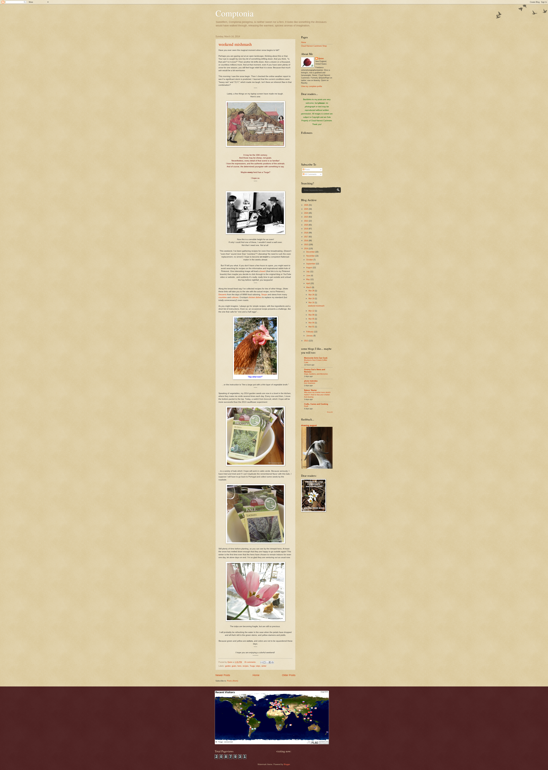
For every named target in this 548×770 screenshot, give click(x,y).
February (310, 332)
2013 (306, 341)
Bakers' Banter (310, 390)
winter (263, 666)
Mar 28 (312, 291)
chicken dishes (255, 297)
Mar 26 (312, 295)
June (308, 275)
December (310, 252)
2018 (306, 233)
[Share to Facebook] (269, 662)
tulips (258, 666)
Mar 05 (312, 319)
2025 (306, 209)
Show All (330, 412)
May (308, 279)
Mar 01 (312, 327)
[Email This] (261, 662)
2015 (306, 244)
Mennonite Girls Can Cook (315, 358)
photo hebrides (311, 381)
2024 (306, 213)
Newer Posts (222, 675)
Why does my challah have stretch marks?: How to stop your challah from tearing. (317, 394)
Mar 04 (312, 323)
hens (239, 666)
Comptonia (234, 13)
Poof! (306, 406)
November (310, 256)
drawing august (309, 425)
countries (222, 297)
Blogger (287, 764)
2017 (306, 237)
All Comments (310, 174)
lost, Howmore (309, 383)
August (309, 267)
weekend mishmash (235, 44)
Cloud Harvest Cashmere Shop (314, 46)
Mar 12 (312, 311)
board (262, 271)
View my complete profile (311, 86)
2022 (306, 221)
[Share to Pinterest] (272, 662)
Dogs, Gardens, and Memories (316, 374)
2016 (306, 240)
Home (256, 675)
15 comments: (250, 662)
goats (234, 666)
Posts (307, 170)
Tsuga (252, 666)
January (309, 336)
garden (228, 666)
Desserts (222, 294)
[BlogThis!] (264, 662)
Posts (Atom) (232, 681)
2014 (306, 248)
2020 (306, 225)
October (309, 260)
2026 (306, 205)
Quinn (321, 58)
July (308, 271)
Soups (264, 294)
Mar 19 (312, 298)
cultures (234, 297)
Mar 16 (312, 302)
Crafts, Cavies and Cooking (316, 404)
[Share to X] (267, 662)
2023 (306, 217)
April (308, 283)
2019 (306, 229)
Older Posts (288, 675)
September (311, 264)
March (309, 287)
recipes (246, 666)
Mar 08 (312, 315)
